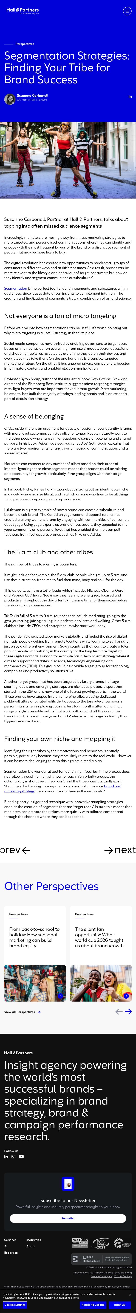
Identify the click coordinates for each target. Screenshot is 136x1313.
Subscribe (68, 1218)
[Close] (130, 1295)
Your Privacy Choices (100, 1273)
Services (10, 1240)
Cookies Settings (123, 1277)
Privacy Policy (80, 1273)
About (30, 1246)
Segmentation (15, 288)
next (125, 850)
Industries (33, 1240)
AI (5, 1246)
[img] (22, 11)
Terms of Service (122, 1273)
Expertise (11, 1252)
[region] (68, 1301)
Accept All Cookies (93, 1305)
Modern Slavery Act (101, 1277)
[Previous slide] (119, 1012)
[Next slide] (128, 1011)
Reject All (119, 1305)
